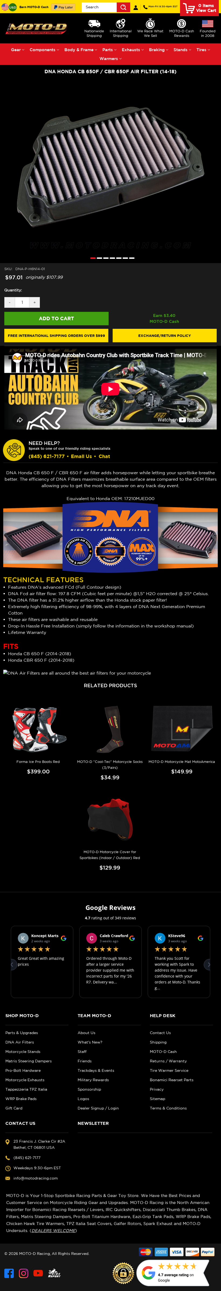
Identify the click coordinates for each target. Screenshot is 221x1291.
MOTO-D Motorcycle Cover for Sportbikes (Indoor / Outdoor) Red (110, 855)
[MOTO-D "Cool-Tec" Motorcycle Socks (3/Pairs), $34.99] (109, 729)
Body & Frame (79, 49)
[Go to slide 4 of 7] (111, 258)
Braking (157, 49)
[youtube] (38, 1273)
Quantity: (13, 290)
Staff (82, 1051)
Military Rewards (93, 1080)
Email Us (81, 456)
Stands (181, 49)
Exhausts (131, 49)
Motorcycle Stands (22, 1051)
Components (43, 49)
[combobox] (106, 7)
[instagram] (23, 1273)
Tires (201, 49)
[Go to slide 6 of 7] (124, 258)
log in (135, 7)
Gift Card (13, 1108)
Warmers (108, 58)
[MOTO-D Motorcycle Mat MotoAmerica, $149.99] (181, 729)
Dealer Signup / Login (98, 1108)
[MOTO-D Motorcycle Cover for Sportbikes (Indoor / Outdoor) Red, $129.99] (109, 819)
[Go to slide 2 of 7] (98, 258)
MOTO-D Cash (163, 1051)
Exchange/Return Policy (164, 335)
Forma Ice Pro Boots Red (38, 762)
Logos (83, 1099)
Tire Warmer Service (169, 1070)
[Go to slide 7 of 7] (130, 258)
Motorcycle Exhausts (24, 1080)
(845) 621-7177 (163, 6)
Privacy (157, 1089)
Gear (16, 49)
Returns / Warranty (168, 1061)
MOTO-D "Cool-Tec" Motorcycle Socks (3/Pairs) (110, 765)
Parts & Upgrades (21, 1033)
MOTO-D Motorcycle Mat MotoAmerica (182, 762)
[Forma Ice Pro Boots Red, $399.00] (38, 729)
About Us (86, 1033)
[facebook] (9, 1273)
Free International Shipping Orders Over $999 (56, 335)
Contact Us (160, 1033)
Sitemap (157, 1099)
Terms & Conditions (168, 1108)
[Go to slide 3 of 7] (104, 258)
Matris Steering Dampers (28, 1061)
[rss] (54, 1273)
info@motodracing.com (35, 1178)
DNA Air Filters (19, 1042)
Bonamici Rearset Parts (172, 1080)
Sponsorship (89, 1089)
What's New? (90, 1042)
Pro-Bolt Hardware (23, 1070)
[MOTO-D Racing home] (36, 28)
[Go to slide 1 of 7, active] (91, 258)
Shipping (158, 1042)
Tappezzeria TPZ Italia (26, 1089)
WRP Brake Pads (21, 1099)
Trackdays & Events (96, 1070)
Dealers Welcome (53, 1230)
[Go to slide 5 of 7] (117, 258)
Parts (107, 49)
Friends (85, 1061)
